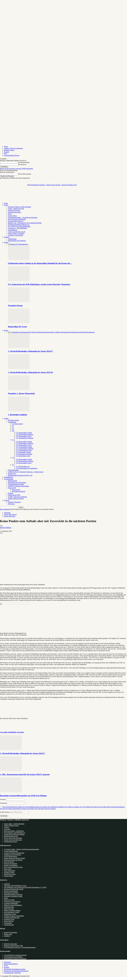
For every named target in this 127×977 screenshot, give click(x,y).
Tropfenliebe (8, 923)
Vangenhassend (9, 925)
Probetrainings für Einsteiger (17, 240)
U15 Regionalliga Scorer (23, 463)
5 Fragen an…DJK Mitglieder (17, 228)
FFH (5, 153)
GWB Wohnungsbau (10, 856)
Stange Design (8, 876)
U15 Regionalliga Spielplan (24, 461)
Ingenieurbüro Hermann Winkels (14, 834)
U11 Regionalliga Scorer (23, 436)
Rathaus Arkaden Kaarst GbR (13, 945)
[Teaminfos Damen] (19, 301)
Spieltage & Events (14, 210)
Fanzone (6, 500)
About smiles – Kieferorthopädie (14, 824)
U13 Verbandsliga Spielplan (24, 449)
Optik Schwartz (9, 909)
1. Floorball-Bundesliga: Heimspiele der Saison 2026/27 (30, 351)
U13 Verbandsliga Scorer (24, 450)
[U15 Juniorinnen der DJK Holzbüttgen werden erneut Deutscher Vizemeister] (19, 280)
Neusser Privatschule (10, 863)
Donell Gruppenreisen (11, 891)
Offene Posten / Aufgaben (16, 233)
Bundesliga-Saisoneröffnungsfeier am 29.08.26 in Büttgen (23, 796)
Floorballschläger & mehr (16, 484)
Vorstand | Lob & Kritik (15, 235)
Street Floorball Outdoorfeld (17, 219)
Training (6, 237)
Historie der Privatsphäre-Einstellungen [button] (16, 971)
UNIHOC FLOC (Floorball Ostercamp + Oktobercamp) (25, 472)
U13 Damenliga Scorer (23, 456)
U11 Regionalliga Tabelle (24, 433)
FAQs (10, 214)
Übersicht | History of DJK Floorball (19, 207)
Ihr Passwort (22, 164)
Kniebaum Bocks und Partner (13, 860)
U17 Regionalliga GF (22, 466)
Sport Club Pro (8, 921)
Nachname (3, 803)
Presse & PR (12, 488)
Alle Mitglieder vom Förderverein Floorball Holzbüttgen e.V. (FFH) (25, 887)
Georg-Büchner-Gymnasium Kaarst (15, 955)
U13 (13, 440)
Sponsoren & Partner (14, 212)
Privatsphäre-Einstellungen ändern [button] (14, 969)
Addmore (7, 884)
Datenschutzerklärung (11, 964)
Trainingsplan (12, 239)
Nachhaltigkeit (12, 230)
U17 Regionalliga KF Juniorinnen (26, 468)
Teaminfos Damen (15, 305)
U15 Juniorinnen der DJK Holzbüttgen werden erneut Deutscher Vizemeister (39, 284)
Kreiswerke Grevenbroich (12, 901)
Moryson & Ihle (9, 862)
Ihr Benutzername (24, 162)
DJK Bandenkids (13, 470)
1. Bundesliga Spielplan (17, 415)
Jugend (6, 418)
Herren (6, 330)
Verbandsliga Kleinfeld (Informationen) (82, 332)
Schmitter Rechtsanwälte (11, 917)
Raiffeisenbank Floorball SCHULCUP (20, 475)
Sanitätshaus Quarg (10, 914)
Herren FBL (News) (10, 514)
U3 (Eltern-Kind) (17, 424)
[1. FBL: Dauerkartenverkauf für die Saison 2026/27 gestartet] (11, 770)
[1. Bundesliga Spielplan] (19, 411)
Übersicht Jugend (13, 420)
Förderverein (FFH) (14, 495)
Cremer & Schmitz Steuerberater (14, 853)
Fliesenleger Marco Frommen (13, 894)
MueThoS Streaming (10, 944)
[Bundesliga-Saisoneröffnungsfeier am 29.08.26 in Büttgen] (11, 792)
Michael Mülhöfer (5, 527)
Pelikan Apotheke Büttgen (12, 910)
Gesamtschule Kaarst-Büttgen (13, 957)
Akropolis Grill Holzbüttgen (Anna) (15, 885)
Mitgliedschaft (12, 481)
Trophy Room (12, 216)
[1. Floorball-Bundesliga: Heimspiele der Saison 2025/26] (19, 368)
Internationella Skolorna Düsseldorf (15, 958)
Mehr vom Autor (18, 732)
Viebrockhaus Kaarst (10, 841)
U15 (13, 457)
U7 (13, 427)
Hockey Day (12, 473)
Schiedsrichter (8, 477)
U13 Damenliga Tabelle (23, 452)
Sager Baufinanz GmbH (11, 912)
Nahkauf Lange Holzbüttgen (13, 905)
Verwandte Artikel (6, 732)
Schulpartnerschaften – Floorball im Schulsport (22, 217)
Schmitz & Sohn (9, 872)
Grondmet (7, 829)
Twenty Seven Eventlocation (13, 840)
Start (1, 509)
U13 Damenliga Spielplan (24, 454)
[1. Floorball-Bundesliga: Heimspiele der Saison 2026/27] (19, 347)
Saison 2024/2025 (9, 516)
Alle (9, 244)
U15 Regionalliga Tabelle (24, 459)
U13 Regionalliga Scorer (23, 445)
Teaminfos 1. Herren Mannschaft (21, 393)
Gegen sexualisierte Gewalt (16, 232)
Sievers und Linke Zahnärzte (13, 838)
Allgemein (6, 509)
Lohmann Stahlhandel (11, 903)
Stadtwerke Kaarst (9, 874)
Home (6, 146)
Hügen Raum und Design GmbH (14, 858)
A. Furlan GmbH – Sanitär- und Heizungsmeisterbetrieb (21, 849)
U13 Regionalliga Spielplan (24, 443)
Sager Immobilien (9, 870)
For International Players (11, 155)
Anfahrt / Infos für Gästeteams (13, 148)
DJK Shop (11, 504)
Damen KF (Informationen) (19, 244)
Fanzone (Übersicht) (14, 502)
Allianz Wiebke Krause (11, 825)
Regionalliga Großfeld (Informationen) (58, 332)
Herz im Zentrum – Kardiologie (14, 831)
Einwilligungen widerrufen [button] (12, 973)
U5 (13, 425)
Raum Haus (7, 869)
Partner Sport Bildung (11, 865)
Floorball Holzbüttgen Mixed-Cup (18, 224)
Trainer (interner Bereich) (16, 498)
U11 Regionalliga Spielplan (24, 434)
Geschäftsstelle (8, 479)
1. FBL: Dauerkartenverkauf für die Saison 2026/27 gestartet (25, 774)
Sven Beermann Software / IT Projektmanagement (20, 947)
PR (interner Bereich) (18, 491)
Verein (6, 205)
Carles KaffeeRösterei (11, 851)
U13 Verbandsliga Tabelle (24, 447)
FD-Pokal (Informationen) (37, 332)
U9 (13, 429)
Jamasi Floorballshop (10, 932)
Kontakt (6, 152)
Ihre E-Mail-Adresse (24, 174)
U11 (13, 431)
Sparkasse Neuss (9, 919)
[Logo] (13, 200)
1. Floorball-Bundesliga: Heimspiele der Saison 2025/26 (30, 372)
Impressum (7, 962)
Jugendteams (12, 422)
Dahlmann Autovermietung (12, 854)
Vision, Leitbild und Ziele (16, 208)
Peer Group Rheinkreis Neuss (13, 867)
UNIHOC (7, 936)
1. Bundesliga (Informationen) (20, 332)
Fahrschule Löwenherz (11, 893)
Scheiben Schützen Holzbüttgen (14, 916)
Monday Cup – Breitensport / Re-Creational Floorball (24, 223)
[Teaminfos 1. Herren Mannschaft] (19, 390)
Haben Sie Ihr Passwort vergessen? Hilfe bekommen (16, 168)
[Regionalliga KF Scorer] (19, 323)
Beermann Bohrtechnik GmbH (13, 889)
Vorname (3, 799)
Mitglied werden (9, 150)
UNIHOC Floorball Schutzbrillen (18, 486)
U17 (13, 465)
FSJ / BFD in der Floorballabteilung (19, 226)
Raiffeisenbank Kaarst (11, 836)
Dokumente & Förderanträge (17, 482)
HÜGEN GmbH (9, 900)
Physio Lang (8, 934)
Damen (6, 242)
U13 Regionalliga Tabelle (24, 441)
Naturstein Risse (9, 907)
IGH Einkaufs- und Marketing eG (14, 833)
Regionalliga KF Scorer (17, 327)
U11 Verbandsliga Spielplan (24, 438)
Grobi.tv (6, 827)
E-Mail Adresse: (5, 812)
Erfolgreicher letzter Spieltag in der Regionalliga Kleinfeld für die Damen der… (40, 263)
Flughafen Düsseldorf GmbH (13, 896)
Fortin (6, 898)
